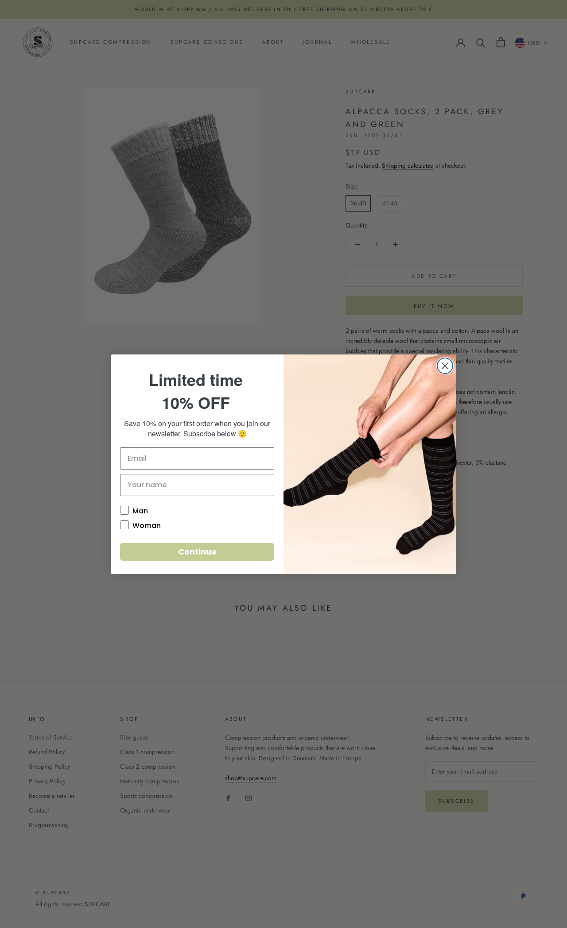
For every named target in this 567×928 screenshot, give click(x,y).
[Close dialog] (445, 366)
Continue (197, 551)
